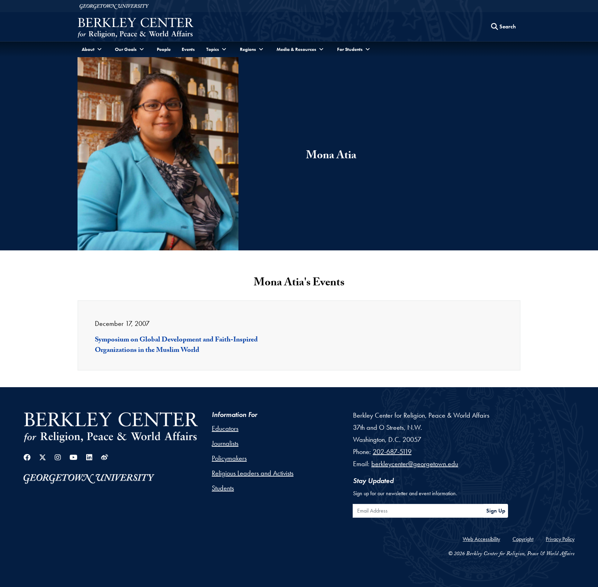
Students (223, 487)
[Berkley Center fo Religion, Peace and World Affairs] (135, 28)
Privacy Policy (560, 539)
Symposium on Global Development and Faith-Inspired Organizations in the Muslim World (176, 346)
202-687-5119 (392, 451)
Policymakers (229, 458)
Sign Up (495, 510)
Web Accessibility (481, 539)
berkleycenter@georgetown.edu (414, 463)
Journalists (225, 443)
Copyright (523, 539)
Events (188, 49)
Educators (225, 428)
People (164, 49)
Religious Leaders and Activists (252, 473)
